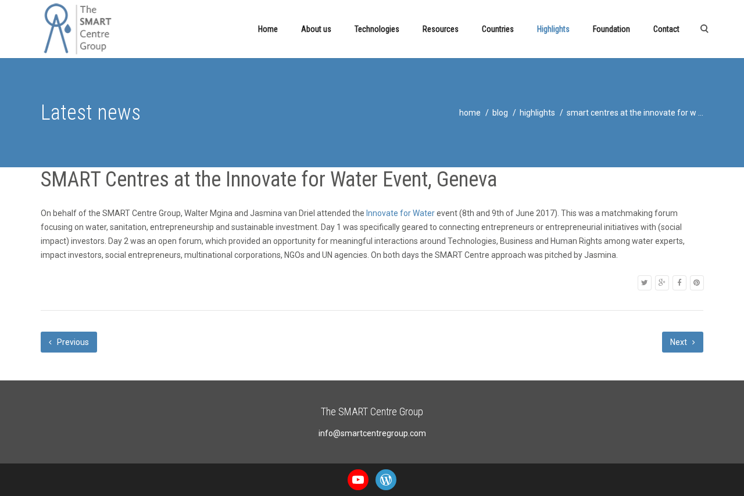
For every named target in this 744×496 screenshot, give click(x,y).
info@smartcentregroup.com (372, 433)
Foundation (611, 29)
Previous (72, 342)
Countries (498, 29)
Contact (666, 29)
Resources (441, 29)
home (470, 112)
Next (679, 342)
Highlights (553, 29)
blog (500, 112)
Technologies (377, 29)
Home (268, 29)
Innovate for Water (400, 213)
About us (316, 29)
